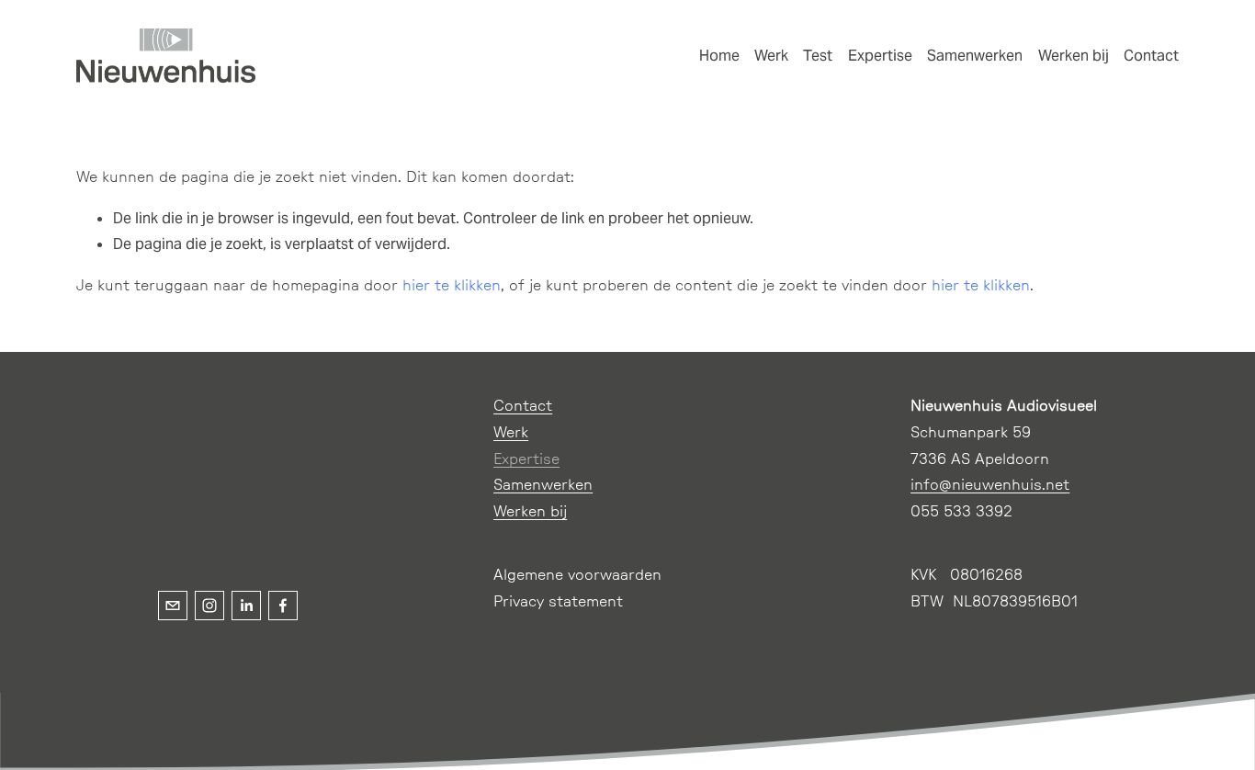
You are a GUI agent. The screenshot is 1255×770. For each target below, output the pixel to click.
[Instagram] (209, 605)
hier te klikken (451, 285)
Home (719, 55)
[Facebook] (283, 605)
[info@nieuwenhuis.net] (172, 605)
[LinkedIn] (246, 605)
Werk (771, 55)
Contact (1151, 55)
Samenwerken (975, 55)
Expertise (880, 55)
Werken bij (1073, 55)
